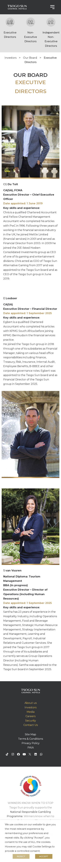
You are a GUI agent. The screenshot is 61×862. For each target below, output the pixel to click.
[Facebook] (18, 754)
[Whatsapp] (41, 754)
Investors (10, 57)
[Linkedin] (35, 754)
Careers (30, 716)
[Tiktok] (7, 754)
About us (31, 702)
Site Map (30, 734)
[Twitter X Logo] (30, 754)
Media (30, 711)
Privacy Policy (31, 743)
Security (30, 720)
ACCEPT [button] (43, 856)
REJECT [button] (21, 856)
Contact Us (30, 725)
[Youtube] (24, 754)
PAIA (30, 747)
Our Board (30, 57)
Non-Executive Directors (30, 37)
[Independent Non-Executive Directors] (50, 22)
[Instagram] (12, 754)
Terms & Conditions (30, 738)
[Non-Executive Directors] (30, 22)
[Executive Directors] (10, 22)
